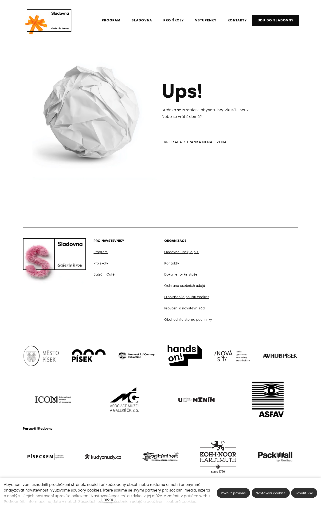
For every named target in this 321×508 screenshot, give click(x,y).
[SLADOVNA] (47, 20)
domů (194, 116)
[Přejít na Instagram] (285, 240)
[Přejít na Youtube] (296, 240)
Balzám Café (104, 275)
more (108, 499)
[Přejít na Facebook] (274, 240)
